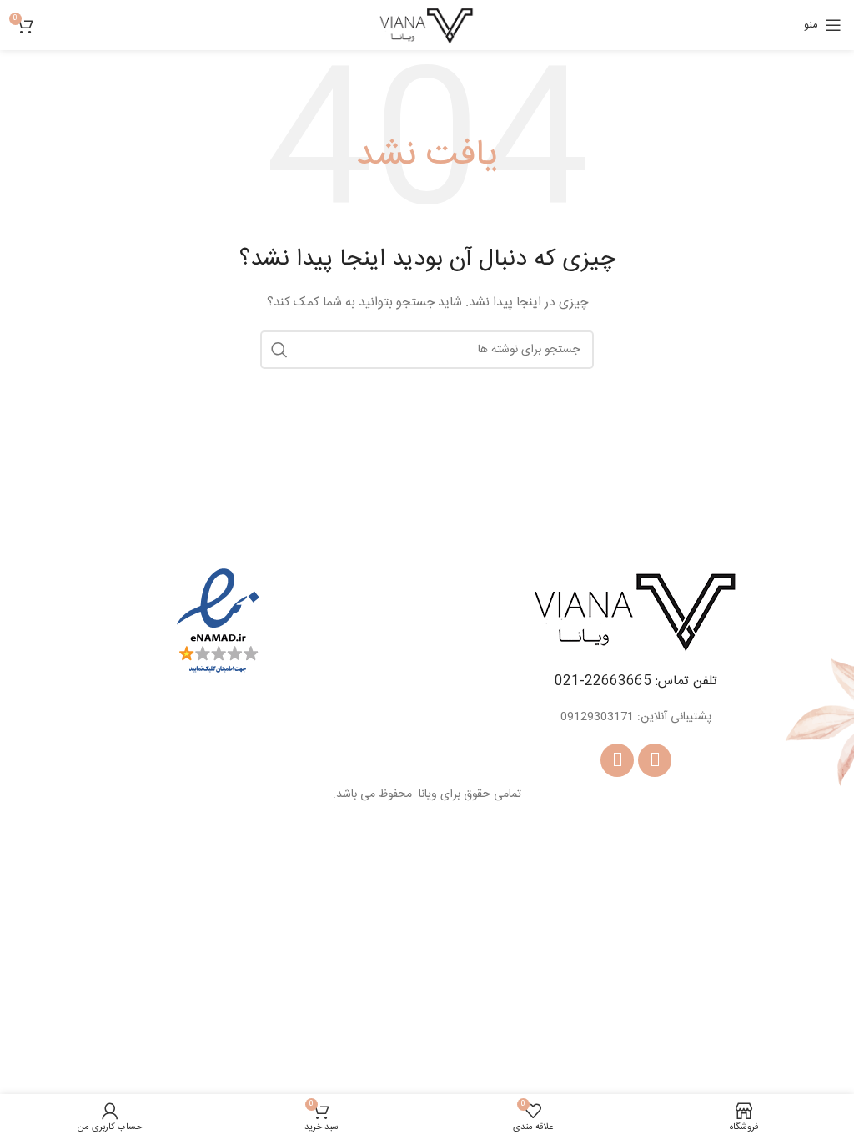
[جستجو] (279, 349)
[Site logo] (426, 26)
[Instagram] (617, 760)
